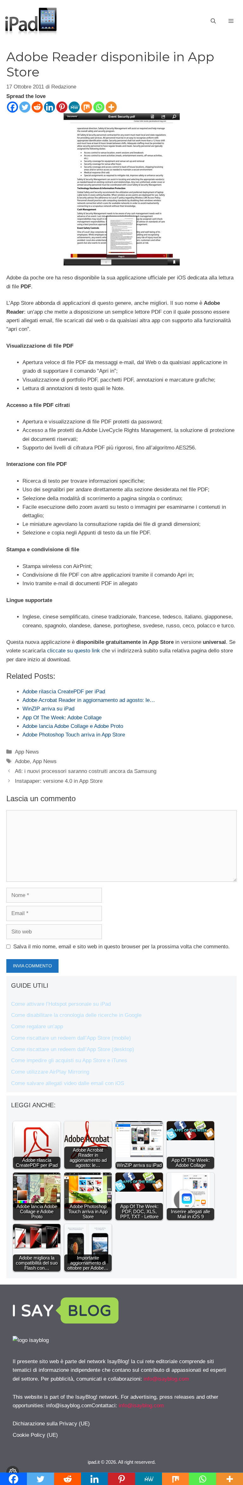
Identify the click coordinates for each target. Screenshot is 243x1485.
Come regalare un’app (37, 1027)
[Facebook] (12, 107)
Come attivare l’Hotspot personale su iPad (61, 1004)
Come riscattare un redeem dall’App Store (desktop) (72, 1049)
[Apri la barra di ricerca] (213, 21)
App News (27, 752)
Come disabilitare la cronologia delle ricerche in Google (76, 1015)
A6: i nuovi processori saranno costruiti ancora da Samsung (85, 771)
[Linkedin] (49, 107)
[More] (111, 107)
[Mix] (86, 107)
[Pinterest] (61, 107)
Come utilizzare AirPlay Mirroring (50, 1072)
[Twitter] (24, 107)
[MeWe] (74, 107)
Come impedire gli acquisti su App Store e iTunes (69, 1060)
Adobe (22, 761)
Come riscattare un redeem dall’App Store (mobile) (71, 1038)
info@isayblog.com (166, 1379)
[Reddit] (37, 107)
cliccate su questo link (73, 651)
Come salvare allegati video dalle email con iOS (67, 1083)
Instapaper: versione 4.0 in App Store (59, 781)
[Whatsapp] (98, 107)
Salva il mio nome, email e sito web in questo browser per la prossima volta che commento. (121, 947)
